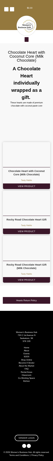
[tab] (26, 300)
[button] (27, 39)
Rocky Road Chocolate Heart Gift (26, 219)
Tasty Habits (26, 180)
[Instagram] (12, 9)
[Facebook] (6, 9)
